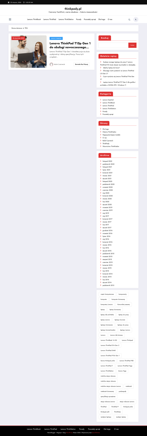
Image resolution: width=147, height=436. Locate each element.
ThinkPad (103, 407)
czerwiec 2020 (108, 190)
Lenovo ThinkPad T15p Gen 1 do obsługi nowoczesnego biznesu (70, 45)
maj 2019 (106, 213)
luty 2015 (106, 271)
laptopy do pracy (123, 325)
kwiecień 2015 (107, 265)
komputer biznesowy (118, 299)
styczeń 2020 (107, 204)
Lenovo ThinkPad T (107, 366)
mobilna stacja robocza (108, 376)
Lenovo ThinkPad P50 (127, 361)
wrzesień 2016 (107, 233)
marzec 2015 (107, 268)
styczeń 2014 (107, 282)
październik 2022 (108, 164)
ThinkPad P (114, 407)
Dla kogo (101, 19)
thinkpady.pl (73, 9)
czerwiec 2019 (107, 210)
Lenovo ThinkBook (34, 19)
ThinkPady (106, 143)
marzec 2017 (107, 222)
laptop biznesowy (115, 309)
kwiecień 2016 (107, 242)
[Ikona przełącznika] (10, 19)
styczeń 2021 (107, 178)
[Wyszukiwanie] (129, 19)
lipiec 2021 (106, 170)
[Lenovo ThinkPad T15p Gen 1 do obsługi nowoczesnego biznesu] (28, 51)
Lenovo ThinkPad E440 (108, 350)
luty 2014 (106, 279)
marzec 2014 (107, 277)
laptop (103, 309)
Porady (78, 19)
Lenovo (103, 335)
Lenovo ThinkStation (66, 19)
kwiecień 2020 (108, 196)
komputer (104, 299)
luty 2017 (106, 225)
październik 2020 (108, 184)
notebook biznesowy (107, 391)
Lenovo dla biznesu (116, 335)
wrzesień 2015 (107, 256)
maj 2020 (106, 193)
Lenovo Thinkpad (127, 340)
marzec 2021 (107, 175)
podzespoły (122, 391)
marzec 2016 (107, 245)
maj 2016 (106, 239)
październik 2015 (108, 253)
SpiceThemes (96, 433)
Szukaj (104, 38)
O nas (110, 19)
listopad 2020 (107, 181)
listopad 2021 (107, 167)
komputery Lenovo (107, 304)
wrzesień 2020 (108, 187)
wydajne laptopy (106, 417)
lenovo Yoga (122, 371)
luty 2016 (106, 248)
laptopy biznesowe (107, 325)
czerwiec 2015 (107, 262)
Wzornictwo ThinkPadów (111, 146)
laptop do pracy (124, 315)
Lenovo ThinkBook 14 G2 (109, 340)
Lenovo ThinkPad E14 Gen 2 (110, 345)
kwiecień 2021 (107, 173)
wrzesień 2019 (107, 207)
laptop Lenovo (105, 320)
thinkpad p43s (128, 407)
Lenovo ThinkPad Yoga (125, 366)
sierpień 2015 (107, 259)
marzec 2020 (107, 199)
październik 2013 (108, 285)
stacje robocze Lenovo (127, 402)
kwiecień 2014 (107, 274)
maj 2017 (106, 216)
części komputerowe (107, 294)
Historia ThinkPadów (109, 132)
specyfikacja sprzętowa (108, 396)
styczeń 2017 (107, 227)
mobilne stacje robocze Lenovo (111, 386)
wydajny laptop (121, 417)
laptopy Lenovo (125, 330)
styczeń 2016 (107, 251)
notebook (129, 386)
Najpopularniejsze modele (111, 135)
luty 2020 (106, 201)
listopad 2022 (107, 161)
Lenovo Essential (108, 100)
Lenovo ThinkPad (49, 19)
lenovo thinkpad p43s (108, 361)
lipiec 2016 (106, 236)
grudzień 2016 (107, 230)
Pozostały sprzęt (90, 19)
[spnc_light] (135, 19)
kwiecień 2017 (107, 219)
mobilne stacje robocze (108, 381)
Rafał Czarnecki (59, 64)
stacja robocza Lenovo (108, 402)
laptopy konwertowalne (108, 330)
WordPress (69, 433)
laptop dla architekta (107, 315)
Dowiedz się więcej (81, 64)
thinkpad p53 (105, 412)
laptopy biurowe (120, 320)
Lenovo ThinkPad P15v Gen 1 (110, 355)
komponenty (123, 294)
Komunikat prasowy (124, 304)
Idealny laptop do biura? (111, 68)
